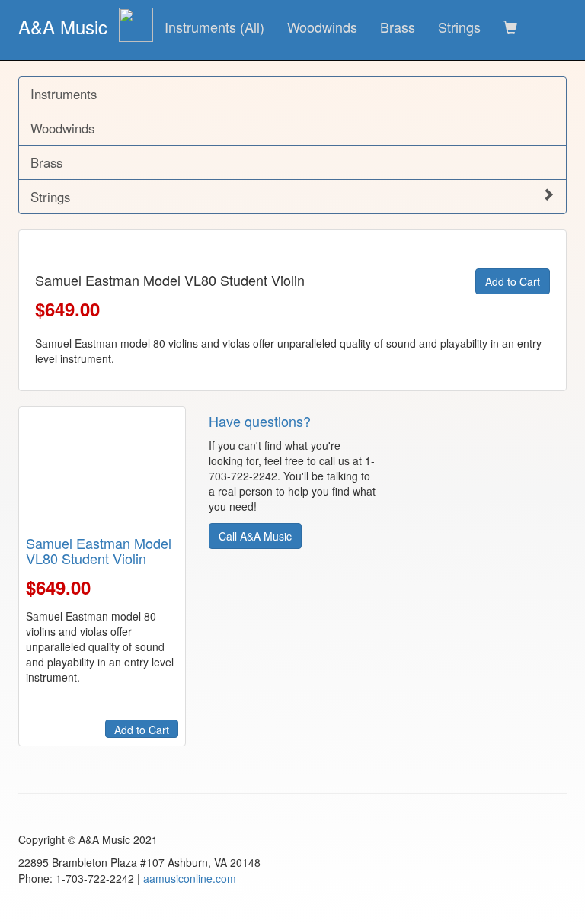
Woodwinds (322, 27)
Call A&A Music (255, 536)
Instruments (63, 94)
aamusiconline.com (189, 878)
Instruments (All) (214, 27)
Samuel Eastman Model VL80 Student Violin (98, 550)
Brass (397, 27)
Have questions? (260, 421)
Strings (459, 27)
